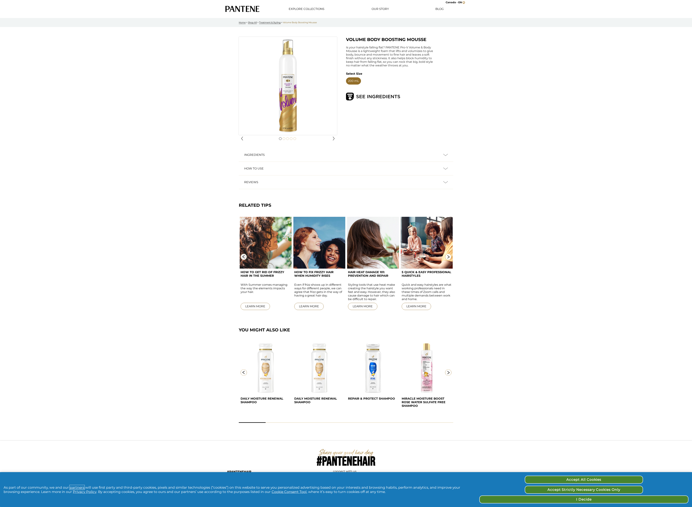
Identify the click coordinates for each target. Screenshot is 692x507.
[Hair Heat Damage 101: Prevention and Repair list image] (373, 243)
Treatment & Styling (270, 22)
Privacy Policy (84, 492)
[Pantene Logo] (242, 9)
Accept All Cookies (583, 479)
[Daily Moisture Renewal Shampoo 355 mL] (266, 367)
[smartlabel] (373, 96)
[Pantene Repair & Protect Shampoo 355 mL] (373, 367)
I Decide (584, 499)
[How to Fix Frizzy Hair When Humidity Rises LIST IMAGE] (319, 243)
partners (77, 487)
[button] (242, 138)
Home (242, 22)
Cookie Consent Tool (289, 492)
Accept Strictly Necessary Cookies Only (583, 490)
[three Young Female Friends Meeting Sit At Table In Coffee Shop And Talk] (427, 243)
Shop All (252, 22)
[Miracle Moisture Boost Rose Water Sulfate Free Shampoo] (427, 367)
